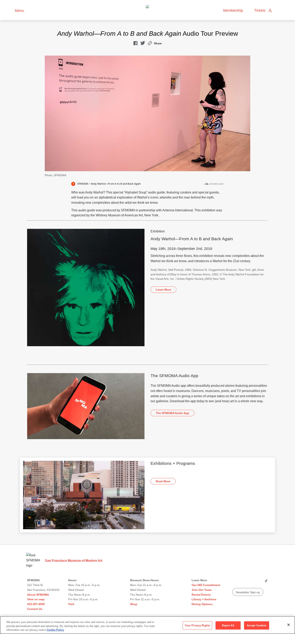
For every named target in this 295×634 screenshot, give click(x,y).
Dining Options (202, 604)
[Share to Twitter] (142, 44)
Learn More (163, 289)
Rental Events (201, 594)
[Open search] (279, 10)
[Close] (288, 624)
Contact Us (34, 609)
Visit (71, 604)
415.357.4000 (36, 604)
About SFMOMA (38, 594)
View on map (36, 599)
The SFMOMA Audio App (172, 413)
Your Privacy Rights (197, 625)
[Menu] (10, 10)
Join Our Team (202, 589)
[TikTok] (266, 582)
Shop (133, 604)
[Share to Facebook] (135, 44)
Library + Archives (204, 599)
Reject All (228, 625)
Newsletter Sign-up (248, 592)
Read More (163, 481)
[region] (147, 625)
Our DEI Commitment (206, 585)
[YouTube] (235, 582)
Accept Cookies (257, 625)
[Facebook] (258, 582)
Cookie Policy (55, 629)
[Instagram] (242, 582)
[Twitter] (250, 582)
